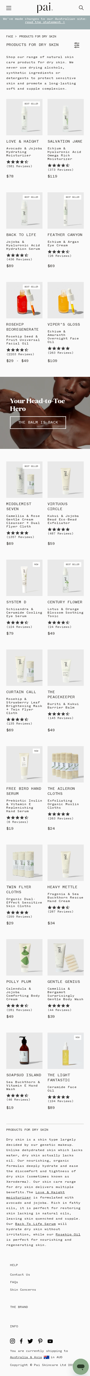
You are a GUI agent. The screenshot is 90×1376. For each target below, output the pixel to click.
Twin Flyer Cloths (18, 889)
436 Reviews (19, 259)
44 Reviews (60, 1010)
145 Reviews (61, 718)
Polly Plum (18, 982)
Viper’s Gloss (64, 325)
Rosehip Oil (68, 1234)
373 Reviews (61, 169)
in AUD (56, 1357)
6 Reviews (17, 822)
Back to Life (21, 235)
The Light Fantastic (59, 1077)
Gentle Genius (64, 982)
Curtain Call (21, 692)
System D (16, 602)
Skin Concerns (23, 1289)
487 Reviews (61, 533)
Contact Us (20, 1274)
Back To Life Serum (35, 1224)
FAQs (14, 1282)
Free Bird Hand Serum (23, 791)
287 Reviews (61, 911)
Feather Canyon (65, 235)
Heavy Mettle (63, 887)
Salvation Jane (65, 142)
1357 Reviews (20, 537)
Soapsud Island (23, 1075)
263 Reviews (61, 352)
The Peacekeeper (61, 694)
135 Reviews (19, 723)
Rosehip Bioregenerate (22, 327)
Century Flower (65, 602)
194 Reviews (61, 1101)
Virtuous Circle (58, 506)
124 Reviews (19, 627)
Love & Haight (22, 142)
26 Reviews (60, 256)
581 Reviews (19, 166)
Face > (11, 36)
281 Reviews (19, 1010)
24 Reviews (60, 627)
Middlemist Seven (18, 506)
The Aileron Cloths (61, 791)
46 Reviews (18, 1099)
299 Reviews (19, 916)
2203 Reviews (20, 354)
